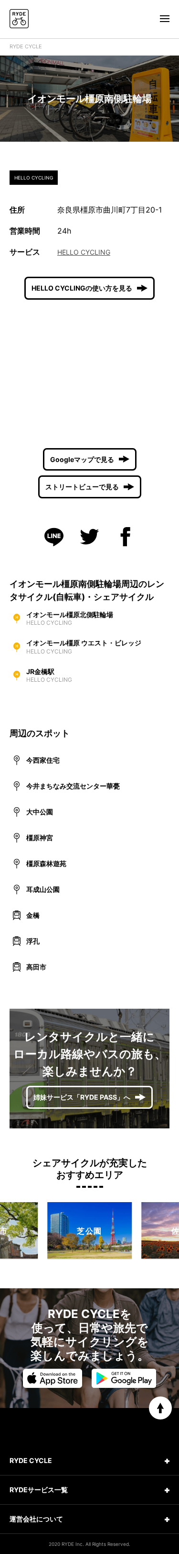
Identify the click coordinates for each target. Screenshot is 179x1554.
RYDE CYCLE (26, 46)
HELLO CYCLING (83, 252)
